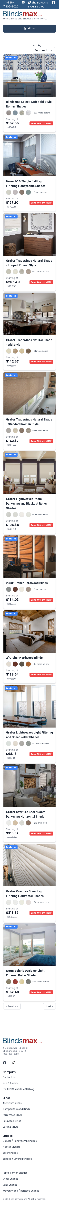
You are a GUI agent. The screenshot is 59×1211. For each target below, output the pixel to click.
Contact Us (9, 1077)
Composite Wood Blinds (16, 1109)
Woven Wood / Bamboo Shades (21, 1190)
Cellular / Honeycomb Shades (20, 1141)
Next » (49, 1006)
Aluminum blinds (12, 1103)
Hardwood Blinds (12, 1121)
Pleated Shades (11, 1147)
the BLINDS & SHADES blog (38, 4)
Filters (32, 28)
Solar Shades (10, 1184)
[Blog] (13, 1063)
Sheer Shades (10, 1178)
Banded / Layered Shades (17, 1158)
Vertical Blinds (10, 1127)
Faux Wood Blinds (12, 1115)
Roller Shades (10, 1153)
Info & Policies (11, 1083)
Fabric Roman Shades (15, 1172)
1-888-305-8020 (12, 4)
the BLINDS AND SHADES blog (18, 1089)
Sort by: (37, 45)
